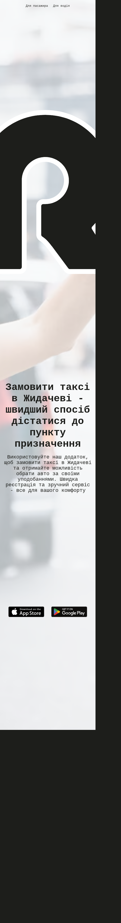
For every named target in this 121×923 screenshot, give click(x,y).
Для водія (61, 6)
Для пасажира (37, 6)
